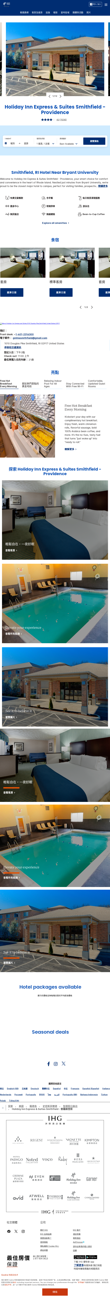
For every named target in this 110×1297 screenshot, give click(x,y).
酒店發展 (76, 1234)
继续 (55, 1292)
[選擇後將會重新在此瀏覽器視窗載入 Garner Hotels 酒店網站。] (92, 1178)
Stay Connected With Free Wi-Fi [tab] (75, 385)
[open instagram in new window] (54, 1064)
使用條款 (44, 1242)
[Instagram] (23, 1231)
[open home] (4, 1108)
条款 (14, 1282)
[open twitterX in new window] (62, 1064)
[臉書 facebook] (9, 1231)
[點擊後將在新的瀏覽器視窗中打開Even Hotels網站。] (36, 1178)
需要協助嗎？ (46, 1238)
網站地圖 (44, 1250)
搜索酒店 (76, 1238)
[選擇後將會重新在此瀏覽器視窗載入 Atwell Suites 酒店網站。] (36, 1197)
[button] (106, 4)
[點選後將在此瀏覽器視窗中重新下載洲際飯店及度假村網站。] (55, 1140)
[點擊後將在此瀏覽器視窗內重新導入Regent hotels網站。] (36, 1140)
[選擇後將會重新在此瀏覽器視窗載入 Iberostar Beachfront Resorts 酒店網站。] (93, 1159)
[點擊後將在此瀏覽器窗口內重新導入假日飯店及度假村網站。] (73, 1178)
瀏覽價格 (94, 141)
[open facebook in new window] (47, 1064)
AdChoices (78, 1242)
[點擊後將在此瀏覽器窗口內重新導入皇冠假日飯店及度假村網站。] (18, 1178)
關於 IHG (44, 1230)
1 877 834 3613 (40, 1258)
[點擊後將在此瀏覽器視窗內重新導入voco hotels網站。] (47, 1159)
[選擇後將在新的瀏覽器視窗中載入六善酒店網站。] (18, 1140)
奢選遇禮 (24, 12)
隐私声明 (8, 1284)
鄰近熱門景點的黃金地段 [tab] (30, 385)
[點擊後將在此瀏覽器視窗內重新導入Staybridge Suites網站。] (55, 1197)
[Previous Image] (49, 96)
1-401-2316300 (25, 334)
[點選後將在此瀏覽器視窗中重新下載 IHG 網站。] (55, 1120)
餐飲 (55, 12)
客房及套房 (37, 12)
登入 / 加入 (97, 4)
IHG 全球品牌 (46, 1234)
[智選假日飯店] (6, 4)
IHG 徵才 (76, 1230)
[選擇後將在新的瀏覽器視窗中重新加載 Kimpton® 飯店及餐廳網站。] (92, 1140)
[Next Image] (60, 96)
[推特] (16, 1231)
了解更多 (79, 1265)
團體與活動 (78, 12)
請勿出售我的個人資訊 (82, 1246)
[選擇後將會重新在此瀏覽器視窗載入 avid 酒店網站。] (18, 1197)
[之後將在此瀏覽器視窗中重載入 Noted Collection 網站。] (32, 1159)
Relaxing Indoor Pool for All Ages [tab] (53, 384)
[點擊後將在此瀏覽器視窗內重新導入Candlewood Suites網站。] (92, 1197)
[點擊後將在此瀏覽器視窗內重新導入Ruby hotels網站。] (62, 1159)
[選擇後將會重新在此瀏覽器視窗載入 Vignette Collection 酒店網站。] (73, 1139)
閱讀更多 (103, 186)
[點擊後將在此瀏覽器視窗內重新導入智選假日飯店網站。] (55, 1178)
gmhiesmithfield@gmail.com (30, 338)
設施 (48, 12)
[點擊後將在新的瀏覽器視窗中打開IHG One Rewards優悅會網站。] (55, 1212)
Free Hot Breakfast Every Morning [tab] (8, 384)
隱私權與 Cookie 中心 (49, 1246)
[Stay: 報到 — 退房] (18, 143)
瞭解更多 (69, 449)
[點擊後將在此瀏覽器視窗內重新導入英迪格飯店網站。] (16, 1159)
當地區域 (65, 12)
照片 (89, 12)
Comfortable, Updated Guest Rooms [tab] (96, 384)
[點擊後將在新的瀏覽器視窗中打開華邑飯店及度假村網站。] (78, 1159)
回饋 (75, 1250)
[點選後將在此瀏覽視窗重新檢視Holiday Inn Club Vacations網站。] (73, 1197)
